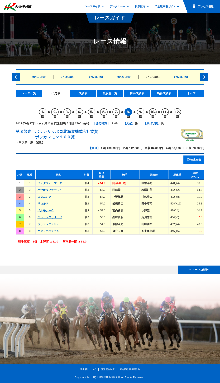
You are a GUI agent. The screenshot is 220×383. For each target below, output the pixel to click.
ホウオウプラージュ (50, 189)
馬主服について (88, 369)
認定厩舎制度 (108, 369)
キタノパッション (48, 231)
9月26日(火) (124, 77)
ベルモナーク (46, 210)
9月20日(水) (67, 77)
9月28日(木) (181, 77)
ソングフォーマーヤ (50, 183)
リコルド (43, 203)
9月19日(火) (39, 77)
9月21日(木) (96, 77)
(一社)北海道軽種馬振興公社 (105, 377)
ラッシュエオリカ (48, 224)
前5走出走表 (194, 159)
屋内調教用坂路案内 (130, 369)
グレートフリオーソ (50, 217)
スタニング (44, 196)
